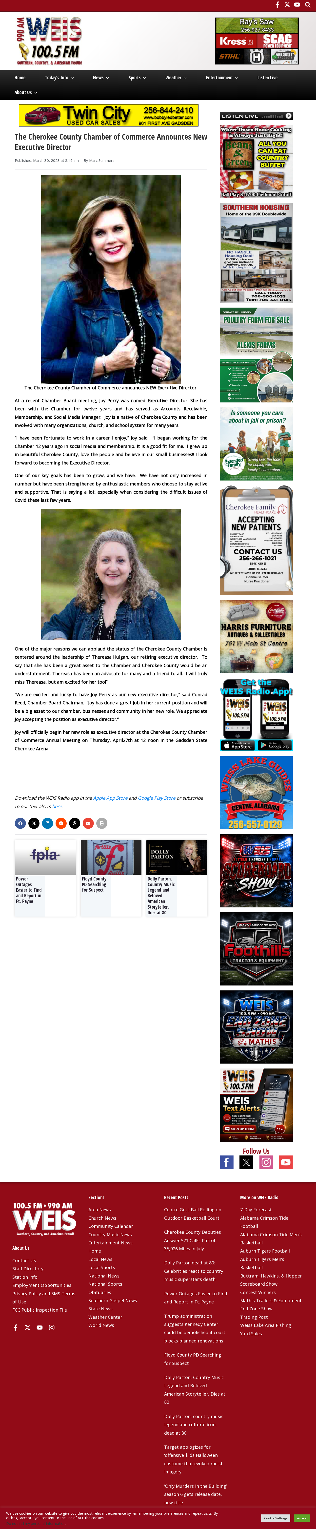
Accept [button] (302, 1518)
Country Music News (110, 1234)
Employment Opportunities (41, 1285)
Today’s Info (56, 77)
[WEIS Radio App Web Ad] (256, 714)
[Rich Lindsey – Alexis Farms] (256, 354)
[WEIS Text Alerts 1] (256, 1104)
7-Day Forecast (256, 1210)
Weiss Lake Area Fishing (265, 1325)
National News (103, 1276)
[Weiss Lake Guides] (256, 792)
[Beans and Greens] (256, 161)
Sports (135, 77)
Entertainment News (110, 1243)
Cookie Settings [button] (275, 1518)
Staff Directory (27, 1269)
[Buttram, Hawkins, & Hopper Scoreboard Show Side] (256, 870)
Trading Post (254, 1317)
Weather (173, 77)
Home (20, 77)
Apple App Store (110, 798)
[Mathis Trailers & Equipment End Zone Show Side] (256, 1026)
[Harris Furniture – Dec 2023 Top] (256, 636)
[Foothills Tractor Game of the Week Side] (256, 948)
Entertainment (219, 77)
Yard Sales (251, 1334)
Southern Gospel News (112, 1300)
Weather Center (105, 1317)
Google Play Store (156, 798)
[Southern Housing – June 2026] (256, 252)
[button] (308, 5)
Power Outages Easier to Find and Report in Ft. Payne (29, 890)
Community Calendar (110, 1226)
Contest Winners (258, 1292)
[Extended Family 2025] (256, 443)
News (98, 77)
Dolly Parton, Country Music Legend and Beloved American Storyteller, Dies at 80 (161, 896)
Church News (102, 1218)
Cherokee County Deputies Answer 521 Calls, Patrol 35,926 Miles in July (192, 1240)
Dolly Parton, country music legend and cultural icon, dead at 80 (193, 1424)
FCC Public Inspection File (39, 1310)
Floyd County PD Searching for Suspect (94, 884)
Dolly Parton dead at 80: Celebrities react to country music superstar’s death (193, 1271)
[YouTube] (297, 4)
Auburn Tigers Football (265, 1251)
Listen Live (267, 77)
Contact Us (24, 1260)
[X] (287, 4)
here (57, 806)
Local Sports (101, 1267)
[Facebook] (277, 4)
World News (101, 1325)
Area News (99, 1210)
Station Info (25, 1277)
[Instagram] (52, 1327)
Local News (100, 1259)
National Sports (105, 1284)
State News (100, 1309)
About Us (23, 92)
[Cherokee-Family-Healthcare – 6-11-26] (256, 540)
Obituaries (99, 1292)
